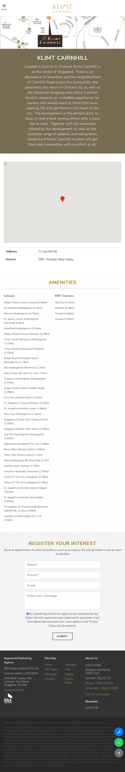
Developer (51, 674)
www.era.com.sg (14, 690)
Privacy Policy (69, 681)
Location (50, 679)
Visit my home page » (98, 694)
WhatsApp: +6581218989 (101, 688)
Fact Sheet (51, 669)
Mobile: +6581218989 (99, 683)
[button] (62, 199)
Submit (62, 636)
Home (48, 665)
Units (68, 669)
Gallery (69, 674)
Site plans (71, 665)
